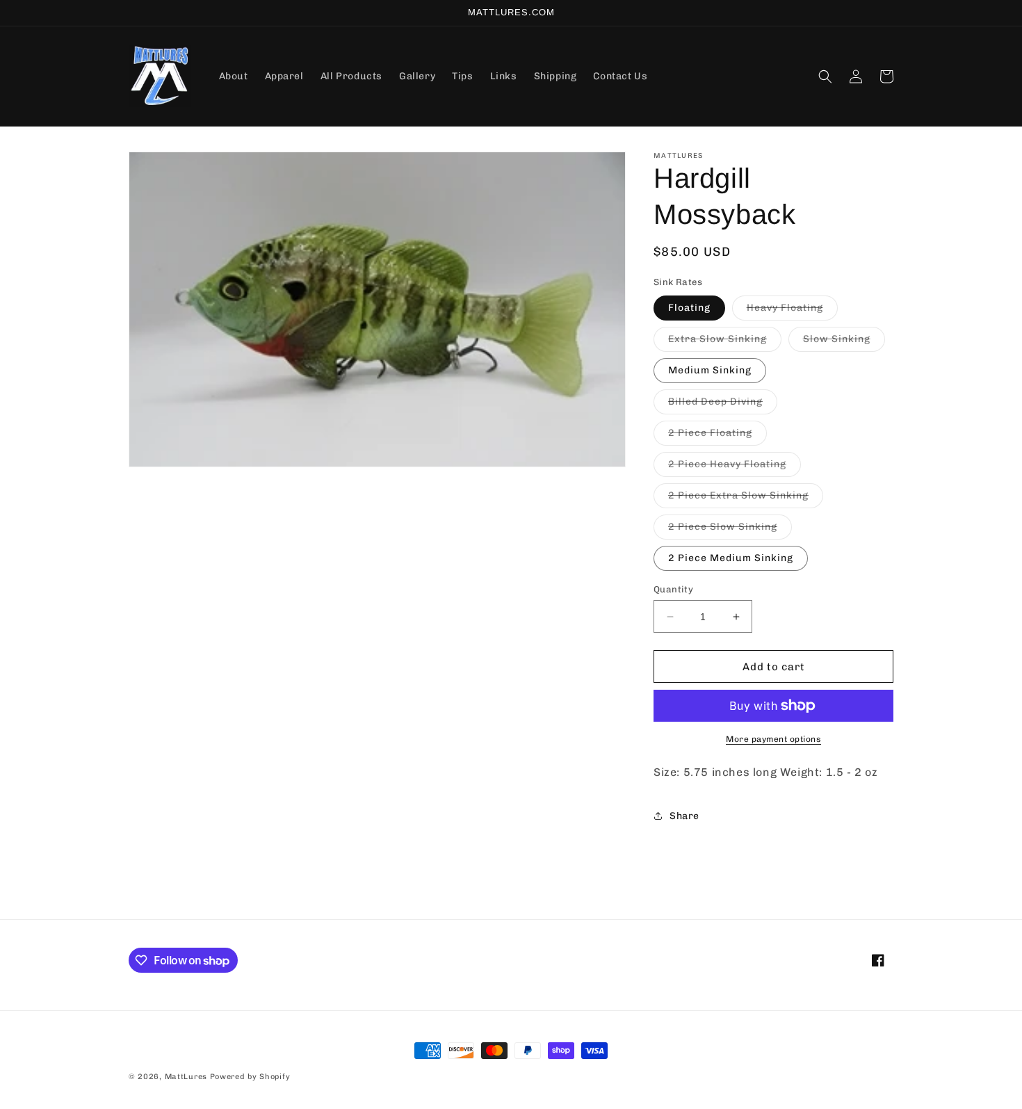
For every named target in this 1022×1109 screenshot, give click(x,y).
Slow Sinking (844, 342)
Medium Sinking (710, 370)
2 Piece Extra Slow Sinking (745, 498)
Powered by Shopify (250, 1076)
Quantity (673, 589)
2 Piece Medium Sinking (730, 558)
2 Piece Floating (717, 436)
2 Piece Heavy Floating (734, 467)
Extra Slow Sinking (724, 342)
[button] (825, 76)
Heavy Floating (792, 311)
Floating (689, 308)
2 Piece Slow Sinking (730, 530)
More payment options (773, 739)
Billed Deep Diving (722, 404)
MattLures (186, 1076)
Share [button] (684, 816)
